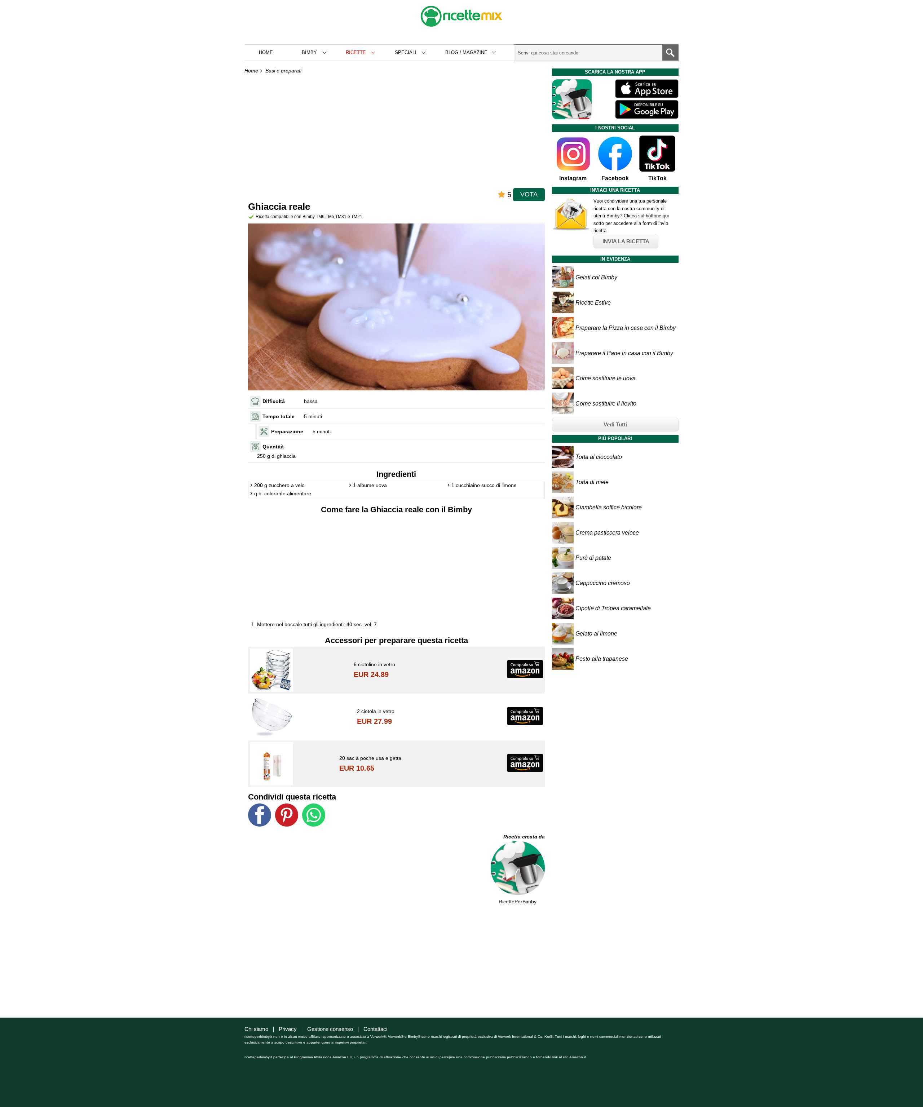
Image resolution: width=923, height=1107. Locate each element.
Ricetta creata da (524, 837)
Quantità (273, 447)
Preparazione (287, 431)
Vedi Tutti (615, 424)
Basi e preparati (283, 71)
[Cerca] (670, 53)
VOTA (529, 194)
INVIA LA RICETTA (625, 241)
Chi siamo (256, 1029)
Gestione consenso (330, 1029)
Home (266, 52)
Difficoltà (273, 401)
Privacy (288, 1029)
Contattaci (375, 1029)
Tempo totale (278, 416)
